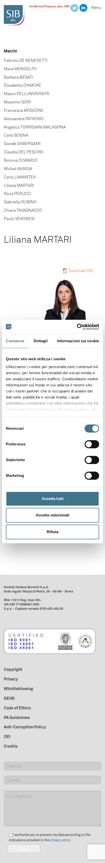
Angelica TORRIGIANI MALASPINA (35, 127)
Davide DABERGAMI (22, 143)
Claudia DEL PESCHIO (24, 152)
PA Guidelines (17, 717)
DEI (7, 736)
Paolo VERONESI (19, 218)
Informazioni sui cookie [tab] (78, 341)
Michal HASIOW (18, 168)
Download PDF (81, 270)
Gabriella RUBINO (20, 202)
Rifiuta (52, 532)
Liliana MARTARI (19, 185)
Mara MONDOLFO (20, 68)
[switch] (92, 444)
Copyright (13, 669)
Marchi (10, 50)
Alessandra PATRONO (24, 118)
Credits (11, 746)
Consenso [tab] (15, 341)
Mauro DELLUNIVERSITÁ (26, 93)
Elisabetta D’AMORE (22, 85)
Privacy (11, 678)
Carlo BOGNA (16, 135)
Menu (96, 7)
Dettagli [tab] (41, 341)
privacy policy (60, 840)
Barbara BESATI (18, 77)
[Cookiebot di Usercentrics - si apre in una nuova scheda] (77, 326)
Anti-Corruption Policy (25, 726)
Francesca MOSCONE (24, 110)
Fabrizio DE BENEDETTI (25, 60)
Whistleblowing (18, 688)
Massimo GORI (17, 102)
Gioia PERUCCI (17, 193)
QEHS (9, 698)
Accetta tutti (52, 498)
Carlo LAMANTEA (20, 177)
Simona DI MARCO (20, 160)
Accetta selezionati (52, 515)
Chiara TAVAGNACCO (23, 210)
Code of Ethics (17, 707)
